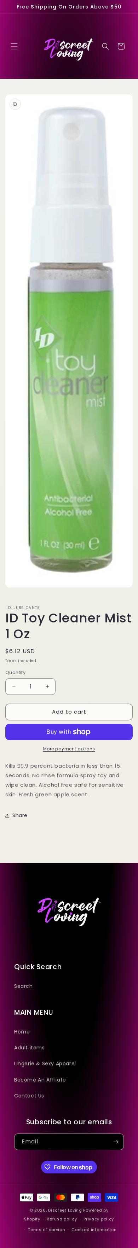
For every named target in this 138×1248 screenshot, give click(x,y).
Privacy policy (99, 1219)
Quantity (15, 672)
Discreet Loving (65, 1210)
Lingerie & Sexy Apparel (45, 1063)
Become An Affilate (40, 1079)
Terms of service (46, 1229)
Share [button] (20, 815)
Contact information (93, 1229)
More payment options (69, 749)
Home (22, 1031)
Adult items (29, 1047)
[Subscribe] (115, 1141)
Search (23, 986)
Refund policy (62, 1219)
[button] (14, 46)
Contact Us (29, 1095)
